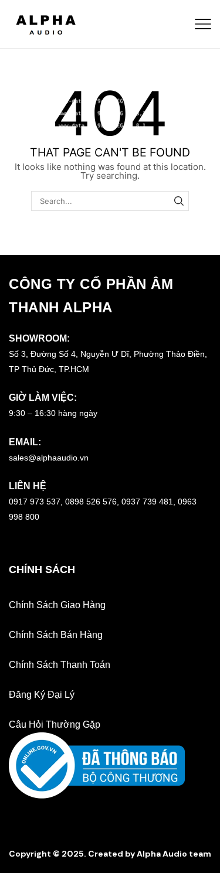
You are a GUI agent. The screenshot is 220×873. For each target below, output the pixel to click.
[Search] (179, 201)
